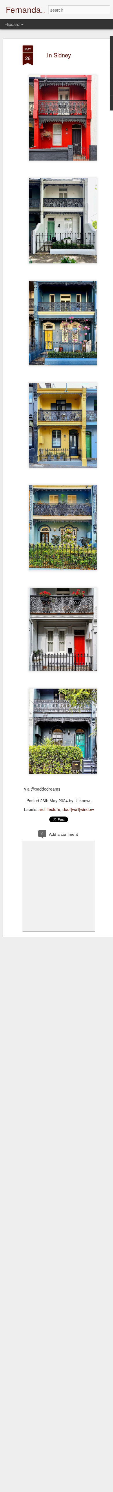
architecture (49, 809)
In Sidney (59, 55)
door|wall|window (78, 809)
